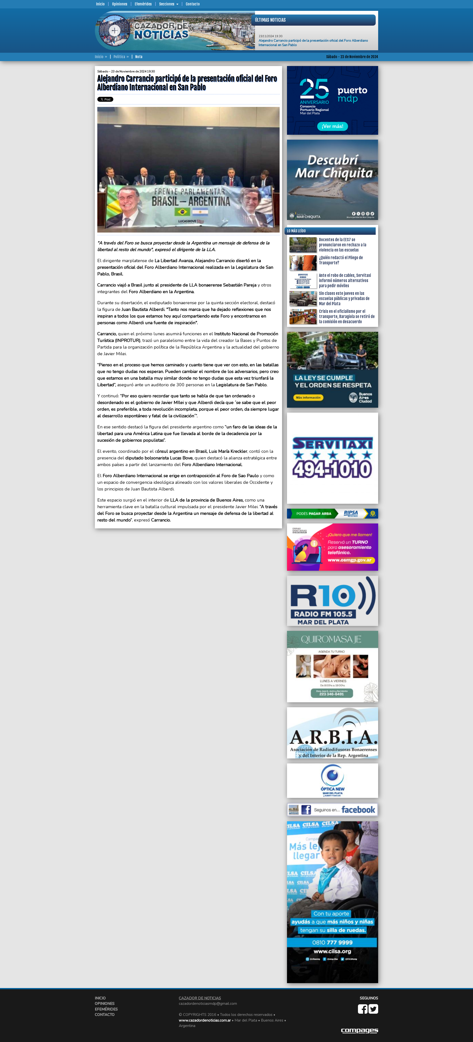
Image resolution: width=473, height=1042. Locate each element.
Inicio (100, 4)
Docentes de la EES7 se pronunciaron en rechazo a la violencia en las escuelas (342, 244)
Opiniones (119, 4)
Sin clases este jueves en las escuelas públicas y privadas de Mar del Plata (344, 298)
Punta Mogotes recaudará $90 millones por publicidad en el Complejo (309, 43)
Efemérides (143, 4)
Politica (119, 56)
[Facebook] (363, 1011)
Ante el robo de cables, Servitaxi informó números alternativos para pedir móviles (345, 280)
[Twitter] (373, 1011)
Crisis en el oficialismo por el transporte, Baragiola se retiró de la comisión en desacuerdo (347, 316)
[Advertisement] (75, 140)
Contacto (193, 4)
